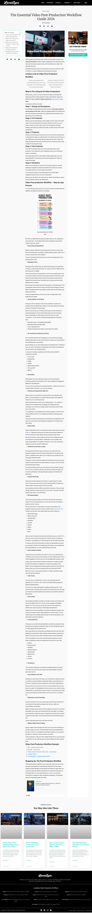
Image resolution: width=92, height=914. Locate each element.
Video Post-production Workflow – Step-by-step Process (12, 44)
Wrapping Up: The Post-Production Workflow (12, 52)
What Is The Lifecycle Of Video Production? (12, 39)
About (42, 2)
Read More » (5, 860)
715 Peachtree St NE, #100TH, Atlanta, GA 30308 (18, 891)
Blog (86, 2)
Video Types (77, 2)
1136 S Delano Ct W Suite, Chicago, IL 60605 (18, 894)
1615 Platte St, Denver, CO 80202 (78, 894)
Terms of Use (80, 910)
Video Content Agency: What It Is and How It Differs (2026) (57, 844)
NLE (30, 432)
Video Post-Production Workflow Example (12, 48)
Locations (57, 2)
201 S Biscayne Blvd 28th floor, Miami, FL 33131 (47, 899)
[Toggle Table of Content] (19, 32)
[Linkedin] (27, 795)
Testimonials (50, 2)
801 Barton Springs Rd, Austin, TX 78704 (48, 891)
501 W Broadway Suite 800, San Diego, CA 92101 (49, 904)
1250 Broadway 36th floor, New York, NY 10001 (79, 899)
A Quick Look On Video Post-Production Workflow (13, 35)
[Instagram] (47, 910)
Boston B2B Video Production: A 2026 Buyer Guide (32, 844)
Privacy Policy (72, 910)
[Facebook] (41, 910)
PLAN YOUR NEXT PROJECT (78, 55)
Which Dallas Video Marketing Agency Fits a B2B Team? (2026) (11, 844)
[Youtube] (29, 795)
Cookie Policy (88, 910)
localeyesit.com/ (39, 788)
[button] (40, 26)
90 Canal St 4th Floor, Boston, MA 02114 (78, 891)
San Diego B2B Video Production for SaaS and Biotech (80, 844)
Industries (67, 2)
